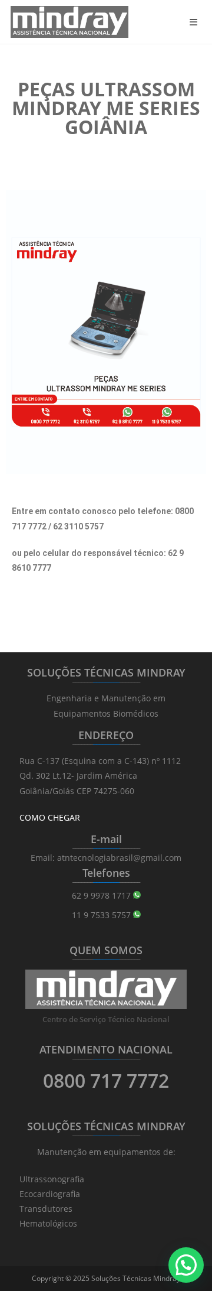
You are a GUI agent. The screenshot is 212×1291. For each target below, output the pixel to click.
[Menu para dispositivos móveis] (195, 22)
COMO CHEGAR (49, 817)
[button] (186, 1265)
